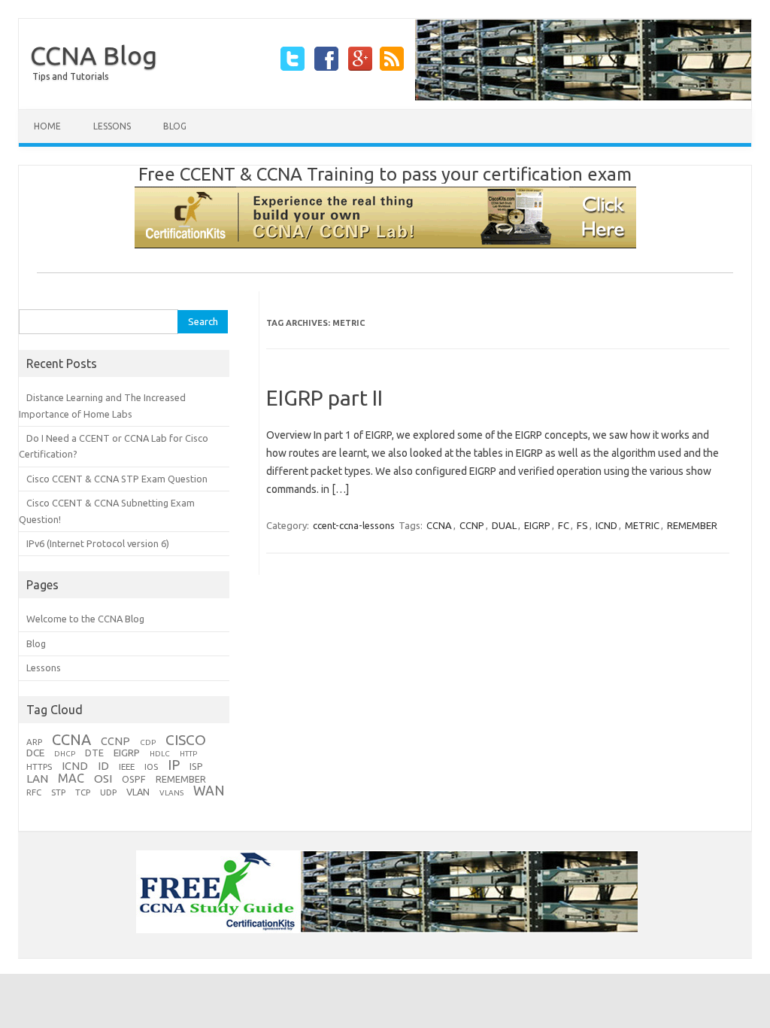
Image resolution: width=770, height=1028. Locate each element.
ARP (34, 742)
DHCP (64, 754)
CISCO (185, 739)
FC (563, 525)
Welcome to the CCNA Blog (85, 618)
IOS (151, 766)
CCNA (439, 525)
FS (582, 525)
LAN (37, 778)
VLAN (138, 791)
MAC (71, 778)
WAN (209, 790)
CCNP (471, 525)
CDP (148, 742)
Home (47, 126)
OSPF (134, 779)
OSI (103, 778)
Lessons (112, 126)
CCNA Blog (93, 55)
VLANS (171, 793)
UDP (108, 792)
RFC (33, 792)
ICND (606, 525)
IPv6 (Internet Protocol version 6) (97, 543)
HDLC (160, 754)
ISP (196, 766)
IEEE (127, 766)
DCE (35, 753)
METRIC (642, 525)
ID (103, 765)
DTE (94, 752)
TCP (82, 792)
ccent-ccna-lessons (354, 525)
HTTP (188, 754)
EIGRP (537, 525)
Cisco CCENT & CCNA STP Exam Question (117, 478)
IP (174, 764)
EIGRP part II (324, 397)
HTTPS (39, 766)
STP (58, 792)
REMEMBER (692, 525)
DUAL (504, 525)
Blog (174, 126)
